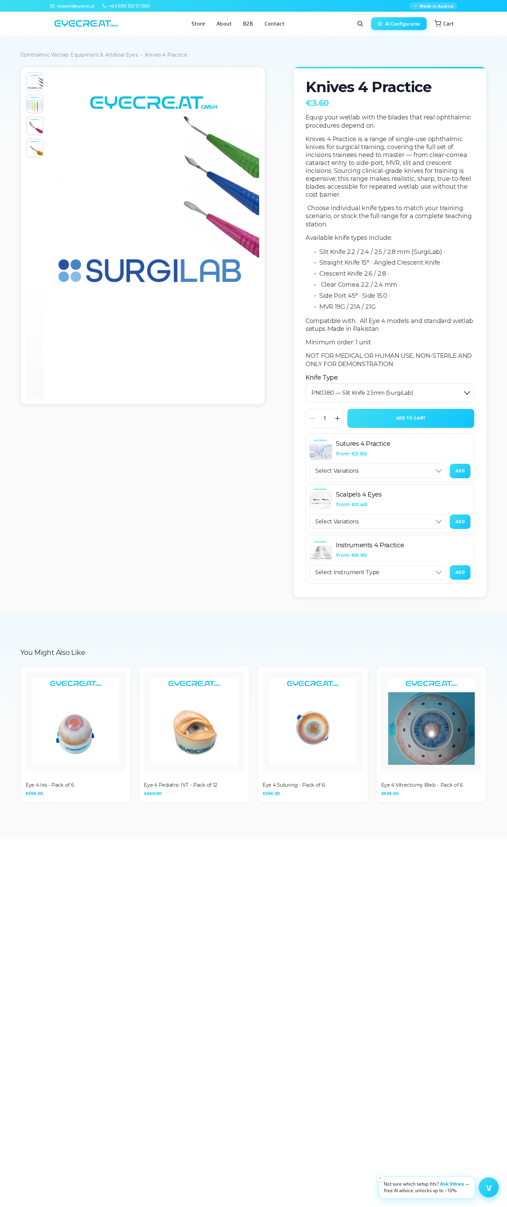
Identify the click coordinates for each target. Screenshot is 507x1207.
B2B (248, 23)
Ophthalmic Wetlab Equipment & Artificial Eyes (79, 55)
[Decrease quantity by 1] (312, 418)
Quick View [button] (75, 721)
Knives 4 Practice (166, 55)
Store (198, 23)
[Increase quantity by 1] (337, 418)
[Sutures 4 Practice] (320, 448)
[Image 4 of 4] (34, 148)
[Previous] (63, 178)
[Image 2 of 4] (34, 104)
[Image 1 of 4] (34, 81)
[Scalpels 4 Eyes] (320, 499)
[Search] (360, 23)
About (224, 23)
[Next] (243, 178)
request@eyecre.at (76, 6)
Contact (274, 23)
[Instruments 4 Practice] (320, 550)
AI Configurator (402, 24)
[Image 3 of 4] (34, 126)
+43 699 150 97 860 (129, 6)
